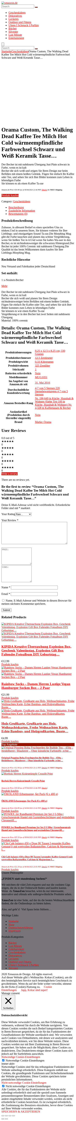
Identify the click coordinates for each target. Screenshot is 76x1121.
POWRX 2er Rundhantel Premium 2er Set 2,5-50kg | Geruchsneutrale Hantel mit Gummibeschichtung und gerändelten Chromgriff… (36, 828)
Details (44, 190)
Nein (37, 373)
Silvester (13, 31)
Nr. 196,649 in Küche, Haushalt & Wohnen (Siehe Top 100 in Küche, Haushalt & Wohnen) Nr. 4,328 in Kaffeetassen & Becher (54, 403)
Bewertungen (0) (17, 213)
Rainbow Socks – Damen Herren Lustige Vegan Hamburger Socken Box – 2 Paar (35, 686)
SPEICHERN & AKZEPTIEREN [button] (20, 1111)
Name (5, 587)
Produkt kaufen (10, 195)
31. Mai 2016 (42, 382)
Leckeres (13, 18)
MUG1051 (41, 377)
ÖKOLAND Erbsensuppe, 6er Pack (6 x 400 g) (24, 801)
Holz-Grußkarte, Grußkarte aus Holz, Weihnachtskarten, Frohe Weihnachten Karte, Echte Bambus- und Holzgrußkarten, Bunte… (34, 727)
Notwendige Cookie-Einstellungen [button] (20, 1056)
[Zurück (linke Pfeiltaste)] (2, 1118)
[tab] (41, 207)
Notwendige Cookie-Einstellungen (25, 1060)
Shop (11, 924)
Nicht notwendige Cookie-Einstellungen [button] (23, 1082)
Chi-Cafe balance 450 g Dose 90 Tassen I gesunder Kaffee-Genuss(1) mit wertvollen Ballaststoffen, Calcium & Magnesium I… (36, 858)
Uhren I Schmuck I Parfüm (23, 25)
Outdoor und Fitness (19, 22)
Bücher (12, 28)
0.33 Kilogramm (44, 361)
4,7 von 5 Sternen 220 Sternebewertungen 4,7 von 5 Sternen (51, 391)
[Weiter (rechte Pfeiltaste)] (6, 1118)
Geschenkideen (17, 12)
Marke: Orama (43, 421)
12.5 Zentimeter (44, 357)
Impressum (14, 930)
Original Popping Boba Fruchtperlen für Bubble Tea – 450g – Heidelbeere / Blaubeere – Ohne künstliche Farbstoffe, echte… (32, 759)
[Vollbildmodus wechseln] (9, 1115)
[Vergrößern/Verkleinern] (13, 1115)
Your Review (9, 520)
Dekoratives (15, 15)
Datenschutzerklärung (20, 927)
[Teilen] (6, 1115)
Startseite (6, 51)
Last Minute (15, 34)
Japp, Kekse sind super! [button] (34, 990)
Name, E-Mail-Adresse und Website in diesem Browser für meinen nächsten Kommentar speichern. (36, 602)
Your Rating (8, 514)
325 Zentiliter (42, 365)
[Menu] (2, 44)
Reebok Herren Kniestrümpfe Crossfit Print (23, 780)
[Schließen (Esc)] (2, 1115)
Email (5, 593)
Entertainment (16, 37)
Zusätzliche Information (21, 210)
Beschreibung (16, 207)
